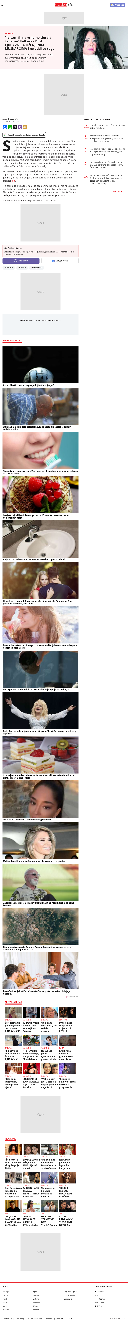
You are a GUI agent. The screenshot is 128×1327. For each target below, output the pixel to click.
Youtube (100, 1302)
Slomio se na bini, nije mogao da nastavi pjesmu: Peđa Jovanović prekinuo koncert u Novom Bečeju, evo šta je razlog (48, 1192)
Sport (35, 1291)
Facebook (101, 1291)
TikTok (99, 1306)
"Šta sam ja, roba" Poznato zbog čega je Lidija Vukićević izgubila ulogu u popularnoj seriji (13, 1164)
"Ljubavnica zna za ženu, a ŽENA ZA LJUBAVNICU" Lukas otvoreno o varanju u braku (12, 1055)
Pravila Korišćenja (35, 1318)
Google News (62, 260)
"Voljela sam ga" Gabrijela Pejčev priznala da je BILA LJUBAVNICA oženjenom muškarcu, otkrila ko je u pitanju (49, 1083)
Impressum (7, 1318)
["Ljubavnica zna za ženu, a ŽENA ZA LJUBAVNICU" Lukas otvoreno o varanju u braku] (13, 1040)
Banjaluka (68, 1299)
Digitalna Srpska (70, 1291)
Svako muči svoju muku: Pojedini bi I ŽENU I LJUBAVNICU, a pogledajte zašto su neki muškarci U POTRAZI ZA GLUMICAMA (66, 1027)
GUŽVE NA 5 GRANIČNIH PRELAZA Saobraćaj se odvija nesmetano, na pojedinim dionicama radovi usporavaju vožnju (106, 179)
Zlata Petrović (37, 268)
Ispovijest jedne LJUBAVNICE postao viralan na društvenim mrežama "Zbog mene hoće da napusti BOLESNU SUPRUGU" (49, 1055)
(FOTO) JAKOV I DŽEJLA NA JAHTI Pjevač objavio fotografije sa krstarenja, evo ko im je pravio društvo (31, 1164)
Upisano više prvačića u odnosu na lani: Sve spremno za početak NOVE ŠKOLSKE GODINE (106, 165)
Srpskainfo (13, 119)
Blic (13, 180)
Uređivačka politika (64, 1318)
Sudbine (36, 1302)
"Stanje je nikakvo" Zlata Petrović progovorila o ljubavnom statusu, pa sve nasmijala (67, 1083)
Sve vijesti (6, 1291)
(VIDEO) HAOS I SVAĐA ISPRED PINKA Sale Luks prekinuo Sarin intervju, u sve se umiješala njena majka (31, 1192)
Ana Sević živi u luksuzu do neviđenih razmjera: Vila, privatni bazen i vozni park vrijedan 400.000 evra (13, 1192)
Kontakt (49, 1318)
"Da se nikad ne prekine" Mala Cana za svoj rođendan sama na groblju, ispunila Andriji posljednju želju (49, 1164)
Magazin (27, 1020)
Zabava (9, 33)
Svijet (61, 1048)
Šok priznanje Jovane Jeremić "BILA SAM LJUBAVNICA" (13, 1027)
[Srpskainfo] (64, 5)
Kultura (36, 1310)
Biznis (4, 1306)
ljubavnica (9, 268)
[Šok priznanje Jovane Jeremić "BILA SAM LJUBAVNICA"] (13, 1012)
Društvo (63, 1020)
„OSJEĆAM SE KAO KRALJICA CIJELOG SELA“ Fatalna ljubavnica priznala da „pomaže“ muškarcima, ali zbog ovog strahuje (31, 1083)
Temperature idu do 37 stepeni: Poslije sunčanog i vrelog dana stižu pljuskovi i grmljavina (106, 138)
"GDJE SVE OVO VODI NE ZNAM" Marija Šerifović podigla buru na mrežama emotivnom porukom (13, 1220)
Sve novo (117, 191)
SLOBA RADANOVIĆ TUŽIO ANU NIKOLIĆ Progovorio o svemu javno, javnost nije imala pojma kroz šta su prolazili (66, 1220)
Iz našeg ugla (69, 1295)
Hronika (5, 1310)
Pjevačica (22, 268)
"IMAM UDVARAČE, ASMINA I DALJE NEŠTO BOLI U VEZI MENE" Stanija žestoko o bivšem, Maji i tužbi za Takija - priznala (31, 1220)
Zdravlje (36, 1295)
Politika (5, 1295)
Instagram (101, 1299)
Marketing (20, 1318)
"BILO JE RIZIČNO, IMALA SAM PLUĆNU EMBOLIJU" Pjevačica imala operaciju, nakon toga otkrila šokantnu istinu (65, 1192)
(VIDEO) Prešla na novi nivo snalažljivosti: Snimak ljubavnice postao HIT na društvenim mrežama (31, 1027)
